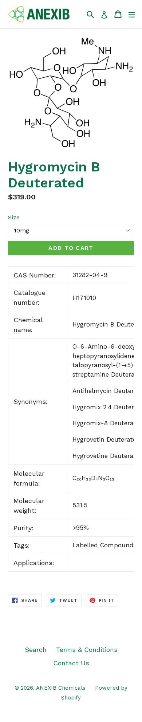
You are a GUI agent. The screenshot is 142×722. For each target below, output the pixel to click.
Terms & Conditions (87, 649)
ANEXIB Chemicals (61, 688)
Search (36, 649)
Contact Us (71, 663)
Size (14, 217)
